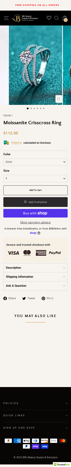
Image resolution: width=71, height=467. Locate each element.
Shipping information (19, 276)
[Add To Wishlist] (22, 335)
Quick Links (14, 415)
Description (13, 267)
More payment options (35, 222)
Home (7, 115)
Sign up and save (19, 427)
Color (7, 154)
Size (6, 170)
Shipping (16, 142)
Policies (11, 403)
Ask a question (16, 285)
